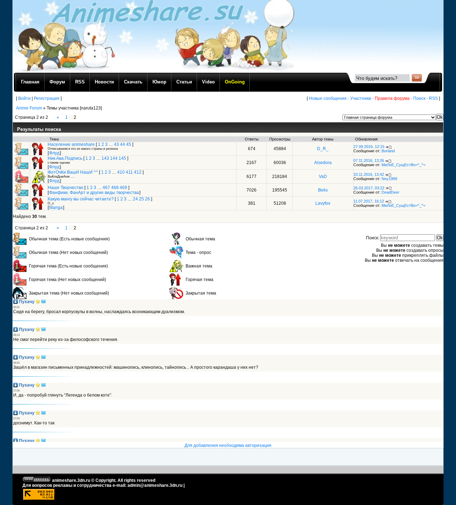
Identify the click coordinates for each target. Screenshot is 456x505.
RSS (433, 98)
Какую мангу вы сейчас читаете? (81, 199)
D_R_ (322, 148)
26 (147, 199)
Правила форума (392, 98)
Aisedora (323, 162)
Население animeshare (71, 144)
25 (141, 199)
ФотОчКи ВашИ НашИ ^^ (73, 172)
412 (137, 172)
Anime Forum (29, 108)
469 (123, 187)
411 (129, 172)
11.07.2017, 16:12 (368, 201)
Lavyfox (322, 203)
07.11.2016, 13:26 (368, 160)
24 (135, 199)
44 (122, 144)
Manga (56, 207)
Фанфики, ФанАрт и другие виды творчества (94, 192)
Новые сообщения (328, 98)
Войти (24, 98)
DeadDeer (390, 192)
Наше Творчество (65, 187)
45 (128, 144)
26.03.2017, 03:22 (368, 188)
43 (116, 144)
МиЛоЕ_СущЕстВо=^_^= (403, 165)
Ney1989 (389, 179)
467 (106, 187)
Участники (360, 98)
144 (114, 158)
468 (115, 187)
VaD (323, 176)
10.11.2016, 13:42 (368, 174)
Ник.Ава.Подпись (65, 158)
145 (122, 158)
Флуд (54, 153)
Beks (323, 190)
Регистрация (46, 98)
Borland (388, 151)
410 (121, 172)
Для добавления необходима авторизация (228, 445)
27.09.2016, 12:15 (368, 146)
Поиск (419, 98)
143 (105, 158)
